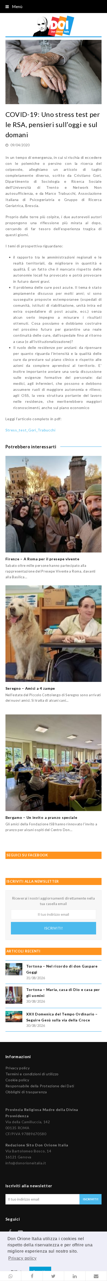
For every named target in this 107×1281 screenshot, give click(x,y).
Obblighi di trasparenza (26, 1092)
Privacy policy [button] (22, 1258)
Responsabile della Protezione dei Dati (40, 1086)
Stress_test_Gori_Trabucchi (30, 430)
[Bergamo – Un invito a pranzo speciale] (53, 762)
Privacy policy (17, 1068)
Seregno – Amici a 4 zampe (30, 688)
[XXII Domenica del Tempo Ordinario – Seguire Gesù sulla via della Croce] (13, 1017)
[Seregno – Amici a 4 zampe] (53, 633)
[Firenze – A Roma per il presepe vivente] (53, 504)
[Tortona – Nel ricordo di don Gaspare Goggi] (13, 970)
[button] (10, 1276)
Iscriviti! (53, 928)
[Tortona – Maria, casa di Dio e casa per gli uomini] (13, 996)
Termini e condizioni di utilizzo (32, 1074)
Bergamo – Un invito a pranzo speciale (41, 817)
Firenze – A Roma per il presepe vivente (42, 559)
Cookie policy (17, 1080)
